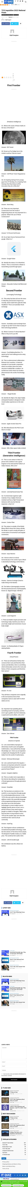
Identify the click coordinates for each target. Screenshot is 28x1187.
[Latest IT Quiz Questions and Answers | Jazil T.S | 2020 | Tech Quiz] (5, 1107)
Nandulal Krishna (13, 1110)
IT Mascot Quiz (14, 1092)
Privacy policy (5, 1161)
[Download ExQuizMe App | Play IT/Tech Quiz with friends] (5, 953)
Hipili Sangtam (8, 19)
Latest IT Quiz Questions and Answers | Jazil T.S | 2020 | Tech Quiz (18, 1108)
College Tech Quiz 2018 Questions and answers (16, 1133)
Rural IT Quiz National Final (17, 959)
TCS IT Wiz (16, 14)
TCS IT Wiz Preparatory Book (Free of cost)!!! (17, 1100)
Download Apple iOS (18, 1185)
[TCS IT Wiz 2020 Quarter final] (5, 967)
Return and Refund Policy (8, 1166)
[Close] (27, 1181)
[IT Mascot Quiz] (5, 1093)
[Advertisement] (14, 56)
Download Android (6, 1185)
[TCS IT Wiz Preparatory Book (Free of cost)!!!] (5, 1100)
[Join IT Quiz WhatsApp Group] (5, 913)
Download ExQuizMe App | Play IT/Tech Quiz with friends (18, 953)
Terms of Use (5, 1168)
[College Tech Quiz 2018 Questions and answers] (5, 1133)
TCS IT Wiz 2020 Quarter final (17, 966)
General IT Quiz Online (14, 910)
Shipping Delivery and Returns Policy (11, 1164)
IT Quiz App (12, 950)
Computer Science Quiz (7, 14)
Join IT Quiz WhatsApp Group (17, 912)
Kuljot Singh (12, 1093)
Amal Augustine (12, 913)
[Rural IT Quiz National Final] (5, 960)
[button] (25, 2)
